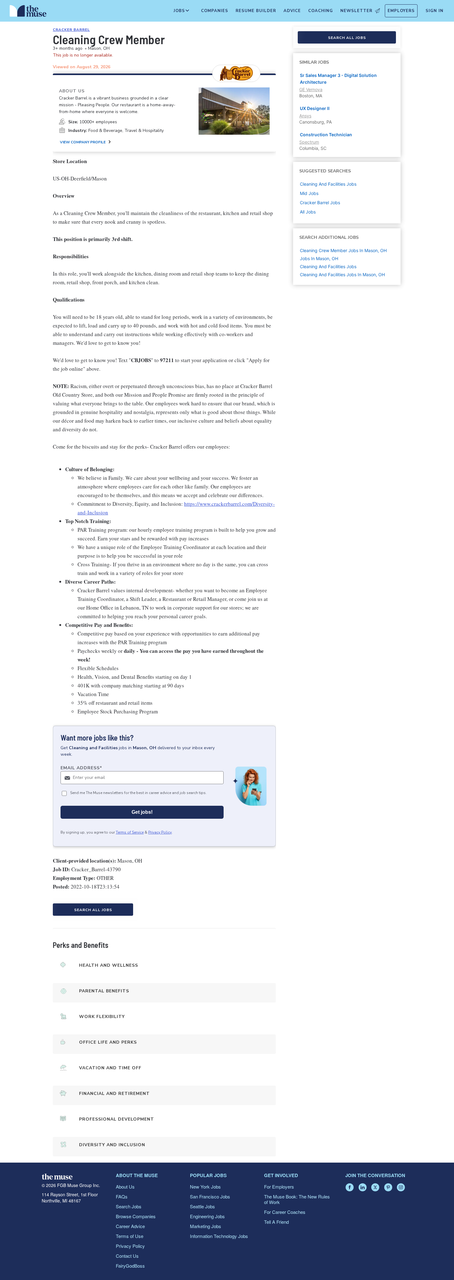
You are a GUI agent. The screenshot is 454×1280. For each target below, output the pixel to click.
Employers (401, 11)
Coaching (320, 11)
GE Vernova (310, 89)
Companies (214, 11)
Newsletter (356, 11)
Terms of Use (129, 1236)
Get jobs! (142, 812)
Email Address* (81, 768)
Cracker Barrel (71, 29)
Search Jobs (128, 1206)
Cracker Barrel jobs (320, 202)
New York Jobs (205, 1186)
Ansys (305, 115)
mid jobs (309, 193)
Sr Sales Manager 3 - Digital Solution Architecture (338, 79)
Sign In (434, 11)
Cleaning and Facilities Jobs (328, 266)
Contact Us (127, 1256)
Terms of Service (130, 832)
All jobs (308, 211)
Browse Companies (136, 1216)
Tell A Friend (276, 1222)
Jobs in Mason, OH (319, 258)
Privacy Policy (160, 832)
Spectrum (309, 142)
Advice (292, 11)
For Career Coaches (284, 1212)
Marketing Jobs (205, 1226)
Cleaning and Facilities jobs (328, 184)
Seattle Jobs (202, 1206)
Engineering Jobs (207, 1216)
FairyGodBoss (130, 1265)
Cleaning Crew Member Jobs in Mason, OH (343, 250)
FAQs (122, 1196)
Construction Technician (326, 134)
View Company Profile (83, 142)
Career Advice (130, 1226)
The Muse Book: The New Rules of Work (297, 1199)
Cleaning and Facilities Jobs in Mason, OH (342, 274)
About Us (125, 1186)
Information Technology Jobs (219, 1236)
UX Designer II (315, 108)
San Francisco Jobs (210, 1196)
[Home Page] (28, 12)
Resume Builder (256, 11)
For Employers (279, 1186)
